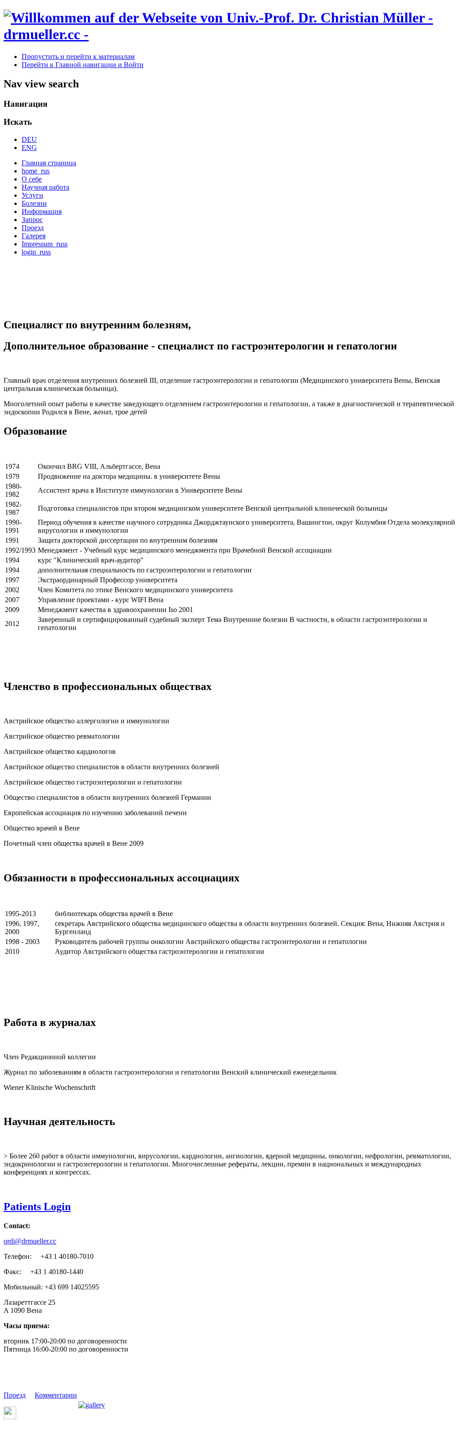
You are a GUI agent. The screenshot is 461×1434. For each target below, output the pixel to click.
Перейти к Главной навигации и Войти (83, 64)
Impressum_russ (45, 244)
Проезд (33, 227)
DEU (29, 139)
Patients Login (37, 1206)
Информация (42, 211)
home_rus (36, 171)
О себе (32, 179)
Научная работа (45, 187)
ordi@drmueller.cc (30, 1241)
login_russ (36, 252)
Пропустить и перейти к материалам (78, 56)
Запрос (32, 219)
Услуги (32, 195)
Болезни (34, 203)
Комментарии (56, 1395)
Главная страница (49, 163)
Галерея (33, 236)
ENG (29, 147)
